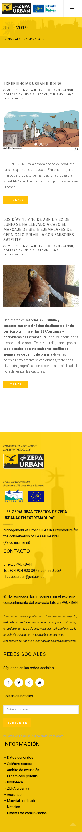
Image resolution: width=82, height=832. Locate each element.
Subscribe (17, 722)
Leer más (15, 200)
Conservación (62, 90)
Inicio (7, 39)
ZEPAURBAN (34, 90)
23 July (12, 90)
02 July (12, 246)
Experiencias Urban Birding (32, 83)
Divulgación (13, 94)
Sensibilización (36, 94)
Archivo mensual (28, 39)
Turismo (56, 94)
